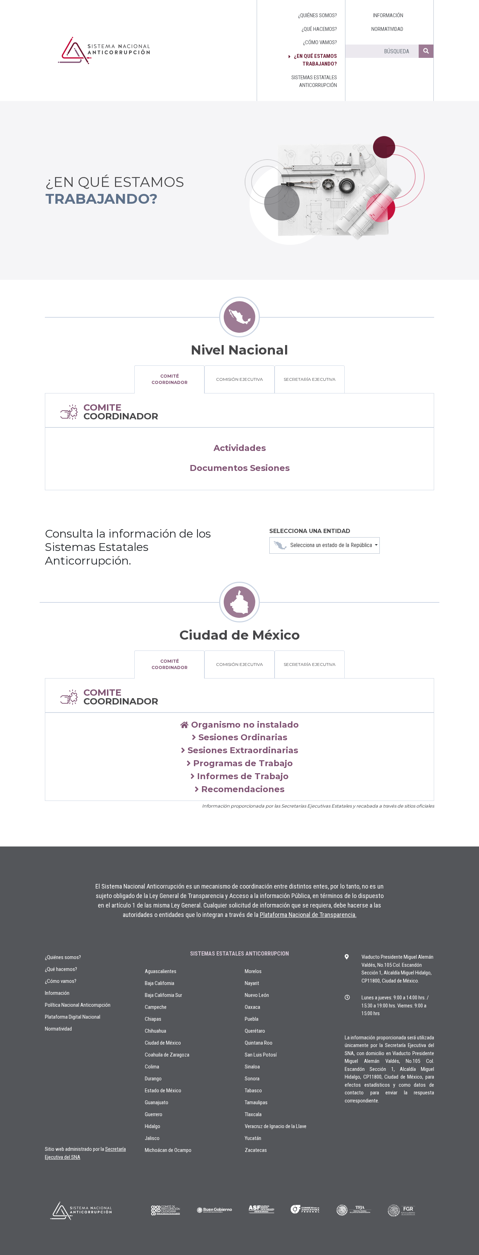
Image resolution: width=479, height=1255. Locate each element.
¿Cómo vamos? (60, 981)
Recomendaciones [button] (241, 789)
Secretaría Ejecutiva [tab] (310, 379)
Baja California (159, 983)
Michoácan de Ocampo (168, 1150)
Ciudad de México (163, 1043)
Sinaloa (252, 1067)
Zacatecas (256, 1150)
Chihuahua (155, 1031)
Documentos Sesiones (240, 468)
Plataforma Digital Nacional (72, 1017)
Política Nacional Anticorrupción (77, 1005)
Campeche (156, 1007)
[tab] (239, 725)
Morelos (253, 971)
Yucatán (253, 1138)
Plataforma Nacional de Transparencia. (308, 914)
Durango (153, 1078)
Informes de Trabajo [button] (242, 776)
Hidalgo (152, 1126)
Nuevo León (257, 995)
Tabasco (253, 1090)
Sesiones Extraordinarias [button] (241, 750)
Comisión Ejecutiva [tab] (239, 379)
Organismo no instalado (244, 725)
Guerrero (153, 1114)
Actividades (240, 448)
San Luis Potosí (261, 1055)
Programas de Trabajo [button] (242, 763)
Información (57, 993)
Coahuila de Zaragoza (167, 1055)
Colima (152, 1067)
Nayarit (252, 983)
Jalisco (152, 1138)
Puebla (251, 1019)
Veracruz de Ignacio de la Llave (275, 1126)
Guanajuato (156, 1102)
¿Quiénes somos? (63, 957)
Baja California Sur (163, 995)
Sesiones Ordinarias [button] (241, 737)
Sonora (252, 1078)
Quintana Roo (258, 1043)
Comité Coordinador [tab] (169, 379)
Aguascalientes (160, 971)
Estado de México (163, 1090)
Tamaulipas (256, 1102)
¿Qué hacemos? (61, 969)
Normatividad (58, 1029)
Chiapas (153, 1019)
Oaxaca (252, 1007)
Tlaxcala (253, 1114)
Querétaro (255, 1031)
